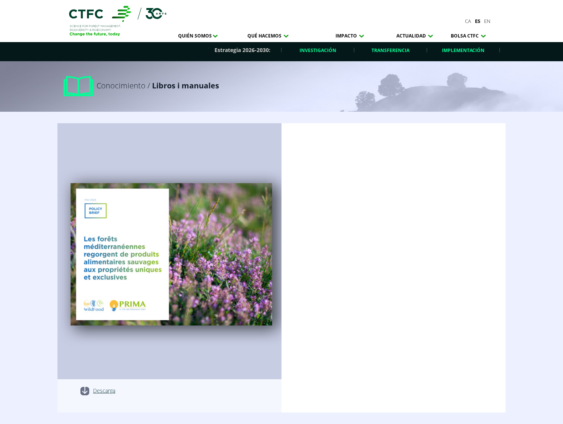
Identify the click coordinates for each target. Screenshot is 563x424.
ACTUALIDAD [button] (411, 36)
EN (487, 21)
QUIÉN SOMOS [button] (195, 36)
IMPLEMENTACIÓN (463, 50)
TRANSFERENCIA (390, 50)
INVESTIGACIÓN (318, 50)
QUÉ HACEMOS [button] (265, 36)
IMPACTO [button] (347, 36)
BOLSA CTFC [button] (465, 36)
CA (468, 21)
